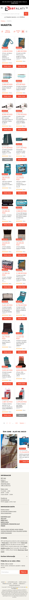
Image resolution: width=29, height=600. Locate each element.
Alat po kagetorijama (6, 513)
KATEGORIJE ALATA (12, 582)
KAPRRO (24, 531)
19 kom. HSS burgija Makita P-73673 (20, 373)
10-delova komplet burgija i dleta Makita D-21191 (7, 151)
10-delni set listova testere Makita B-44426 (7, 88)
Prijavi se (23, 572)
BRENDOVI (22, 583)
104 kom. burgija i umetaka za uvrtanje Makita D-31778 (21, 184)
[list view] (26, 31)
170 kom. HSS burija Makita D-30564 (6, 342)
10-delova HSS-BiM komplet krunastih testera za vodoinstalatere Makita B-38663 (21, 120)
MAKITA (4, 61)
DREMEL (21, 529)
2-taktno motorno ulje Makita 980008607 (21, 405)
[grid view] (23, 31)
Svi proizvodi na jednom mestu (8, 511)
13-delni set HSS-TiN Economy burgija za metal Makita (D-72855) (21, 278)
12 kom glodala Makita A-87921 (6, 247)
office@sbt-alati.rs (5, 484)
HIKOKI (17, 529)
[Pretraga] (26, 14)
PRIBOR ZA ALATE (6, 583)
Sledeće (22, 423)
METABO (12, 529)
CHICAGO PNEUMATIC (7, 531)
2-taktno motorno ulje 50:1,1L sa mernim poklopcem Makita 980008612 (7, 406)
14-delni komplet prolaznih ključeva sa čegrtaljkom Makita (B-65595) (7, 309)
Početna (3, 21)
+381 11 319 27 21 (5, 485)
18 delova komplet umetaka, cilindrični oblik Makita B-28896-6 (21, 343)
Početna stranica (5, 509)
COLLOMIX (19, 531)
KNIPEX (3, 533)
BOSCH (21, 458)
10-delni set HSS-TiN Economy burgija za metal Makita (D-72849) (21, 55)
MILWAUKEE (8, 533)
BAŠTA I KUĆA (22, 582)
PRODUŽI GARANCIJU (14, 585)
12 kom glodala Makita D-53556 (20, 247)
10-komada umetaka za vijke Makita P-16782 (20, 151)
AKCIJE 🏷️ (3, 582)
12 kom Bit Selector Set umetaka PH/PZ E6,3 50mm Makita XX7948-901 (21, 215)
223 (16, 423)
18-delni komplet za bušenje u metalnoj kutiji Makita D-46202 (6, 374)
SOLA (14, 531)
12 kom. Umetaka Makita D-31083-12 (7, 278)
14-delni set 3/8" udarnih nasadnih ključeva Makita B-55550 (21, 309)
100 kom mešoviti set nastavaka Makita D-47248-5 (7, 183)
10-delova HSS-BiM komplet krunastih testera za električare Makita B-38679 (7, 120)
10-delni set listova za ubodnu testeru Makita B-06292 (21, 88)
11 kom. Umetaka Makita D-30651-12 (7, 216)
